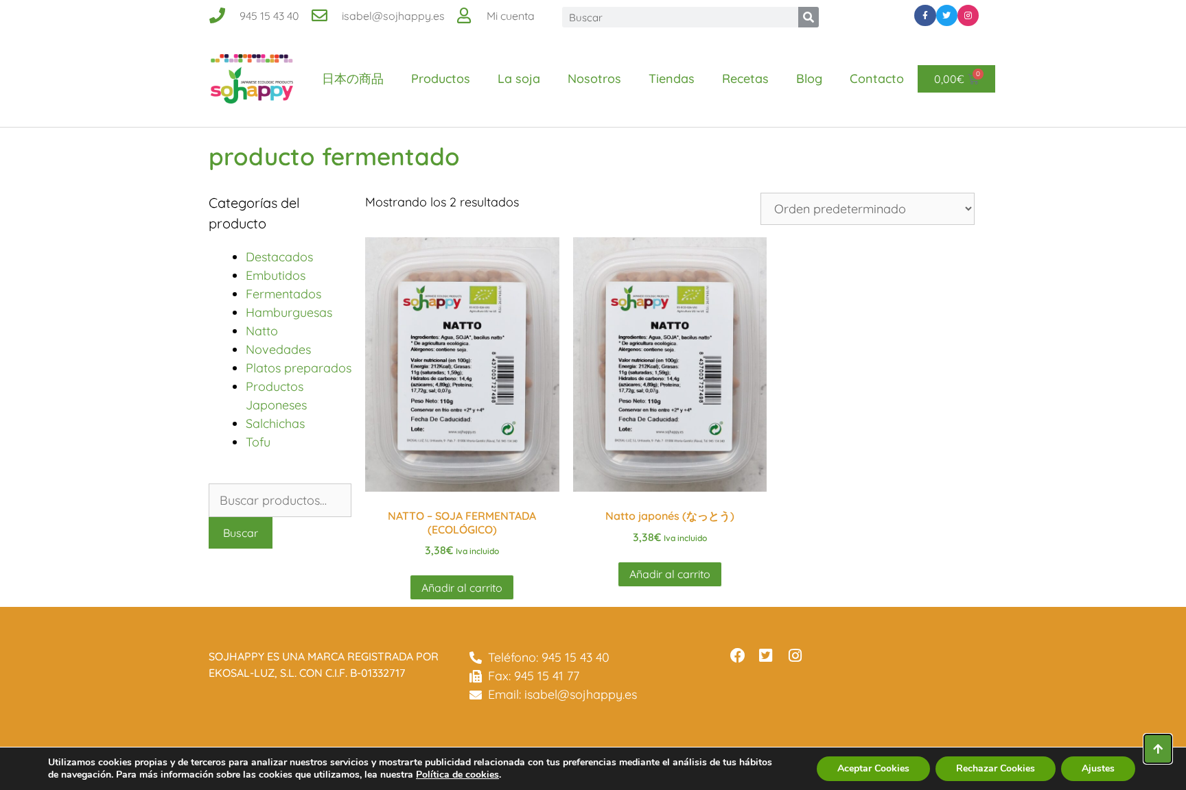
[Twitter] (946, 15)
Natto (262, 331)
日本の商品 (353, 78)
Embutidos (275, 275)
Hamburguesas (289, 312)
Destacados (279, 257)
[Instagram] (968, 15)
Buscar (240, 533)
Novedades (278, 349)
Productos (440, 78)
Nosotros (594, 78)
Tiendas (672, 78)
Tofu (258, 442)
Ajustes (1098, 768)
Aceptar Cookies (873, 768)
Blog (809, 78)
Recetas (745, 78)
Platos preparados (298, 368)
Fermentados (283, 294)
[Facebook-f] (924, 15)
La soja (519, 78)
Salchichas (275, 423)
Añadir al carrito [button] (461, 588)
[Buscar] (808, 17)
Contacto (877, 78)
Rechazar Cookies (995, 768)
